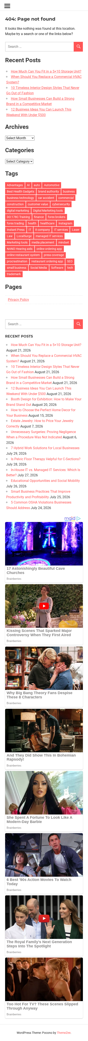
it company (42, 229)
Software (57, 267)
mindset (63, 242)
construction (15, 204)
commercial (66, 198)
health (32, 223)
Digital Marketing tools (48, 210)
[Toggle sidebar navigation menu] (7, 6)
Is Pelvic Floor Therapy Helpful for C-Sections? (46, 459)
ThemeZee (63, 1032)
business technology (20, 198)
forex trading (15, 223)
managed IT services (49, 236)
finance (39, 217)
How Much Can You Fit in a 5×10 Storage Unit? (46, 71)
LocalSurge (24, 236)
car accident (46, 198)
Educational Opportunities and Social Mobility (45, 481)
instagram (65, 223)
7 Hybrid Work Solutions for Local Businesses (45, 448)
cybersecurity (61, 204)
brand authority (48, 191)
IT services (61, 229)
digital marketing (18, 210)
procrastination (17, 261)
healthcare (47, 223)
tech (70, 267)
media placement (43, 242)
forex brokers (56, 217)
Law (10, 236)
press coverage (54, 255)
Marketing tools (17, 242)
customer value (38, 204)
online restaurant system (23, 255)
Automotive (51, 185)
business (69, 191)
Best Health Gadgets (20, 191)
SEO (70, 261)
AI (28, 185)
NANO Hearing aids (19, 248)
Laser (75, 229)
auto (37, 185)
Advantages (15, 185)
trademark (14, 274)
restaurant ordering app (47, 261)
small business (16, 267)
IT (30, 229)
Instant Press (16, 229)
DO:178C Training (18, 217)
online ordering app (49, 248)
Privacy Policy (18, 300)
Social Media (38, 267)
